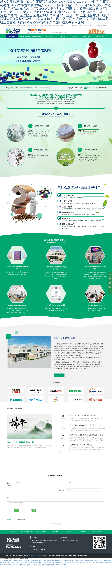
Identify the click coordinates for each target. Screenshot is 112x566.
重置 (34, 510)
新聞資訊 (62, 36)
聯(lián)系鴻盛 (96, 25)
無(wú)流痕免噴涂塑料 (24, 36)
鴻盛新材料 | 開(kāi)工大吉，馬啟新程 (80, 445)
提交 (16, 510)
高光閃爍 (26, 88)
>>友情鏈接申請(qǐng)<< (56, 524)
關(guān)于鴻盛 (87, 36)
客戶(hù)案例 (49, 36)
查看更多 (59, 375)
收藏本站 (103, 25)
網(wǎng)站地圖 (87, 25)
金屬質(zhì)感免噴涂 (37, 36)
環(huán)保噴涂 (39, 88)
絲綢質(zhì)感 (47, 88)
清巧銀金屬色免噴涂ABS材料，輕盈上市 (81, 425)
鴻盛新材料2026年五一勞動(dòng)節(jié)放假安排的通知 (86, 435)
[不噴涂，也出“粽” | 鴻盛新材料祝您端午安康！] (29, 426)
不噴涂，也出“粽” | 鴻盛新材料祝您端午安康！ (21, 442)
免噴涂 (21, 88)
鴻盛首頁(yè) (11, 36)
